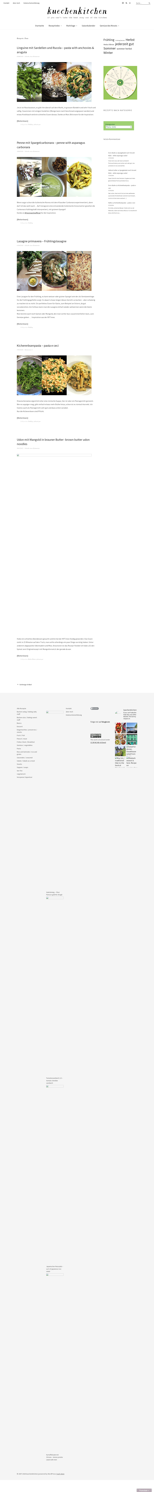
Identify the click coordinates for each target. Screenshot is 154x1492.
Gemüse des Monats (108, 25)
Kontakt (6, 3)
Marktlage (70, 25)
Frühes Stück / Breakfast (26, 742)
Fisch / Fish (21, 735)
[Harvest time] (120, 728)
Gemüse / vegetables (24, 745)
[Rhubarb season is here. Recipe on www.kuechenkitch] (131, 762)
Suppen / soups (22, 767)
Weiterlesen (22, 121)
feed (126, 3)
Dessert (20, 726)
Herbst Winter (32, 659)
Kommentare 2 (29, 350)
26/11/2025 (20, 448)
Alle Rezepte (21, 708)
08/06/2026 (20, 56)
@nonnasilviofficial (33, 213)
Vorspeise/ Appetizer (24, 777)
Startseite (39, 25)
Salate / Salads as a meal (26, 761)
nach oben (60, 1474)
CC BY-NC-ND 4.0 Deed (98, 742)
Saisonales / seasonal (24, 758)
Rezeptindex (54, 25)
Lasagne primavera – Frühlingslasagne (41, 241)
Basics (19, 723)
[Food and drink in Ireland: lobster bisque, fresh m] (120, 739)
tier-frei (19, 771)
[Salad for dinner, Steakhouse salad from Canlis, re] (131, 750)
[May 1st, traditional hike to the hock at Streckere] (120, 762)
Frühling (30, 124)
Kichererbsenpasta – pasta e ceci (38, 346)
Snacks (19, 764)
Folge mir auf (100, 722)
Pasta (19, 749)
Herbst (130, 40)
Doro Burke (112, 153)
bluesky (130, 3)
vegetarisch (21, 774)
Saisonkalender (88, 25)
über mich (16, 3)
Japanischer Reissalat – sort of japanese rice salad (54, 1268)
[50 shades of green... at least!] (131, 739)
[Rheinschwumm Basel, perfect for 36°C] (131, 728)
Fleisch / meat (22, 739)
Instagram (123, 3)
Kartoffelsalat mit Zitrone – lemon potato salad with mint (54, 1457)
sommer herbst (124, 48)
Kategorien (110, 124)
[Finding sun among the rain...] (120, 750)
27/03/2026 (20, 350)
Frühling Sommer (120, 40)
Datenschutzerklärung (31, 3)
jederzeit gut (37, 124)
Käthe (110, 203)
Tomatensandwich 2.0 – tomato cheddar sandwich (54, 1080)
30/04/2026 (20, 151)
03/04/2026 (20, 245)
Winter (108, 52)
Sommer (109, 48)
